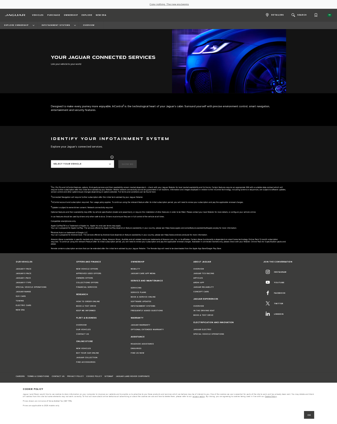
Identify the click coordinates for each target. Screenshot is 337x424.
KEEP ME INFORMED (86, 311)
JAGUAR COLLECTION (86, 358)
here (154, 192)
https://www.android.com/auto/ (177, 235)
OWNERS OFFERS (84, 278)
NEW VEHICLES (83, 348)
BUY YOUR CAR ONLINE (87, 353)
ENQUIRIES (136, 348)
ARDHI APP (198, 283)
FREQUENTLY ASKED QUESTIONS (147, 311)
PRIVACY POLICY (75, 376)
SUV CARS (21, 296)
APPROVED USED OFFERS (88, 273)
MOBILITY (135, 269)
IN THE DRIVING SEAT (204, 311)
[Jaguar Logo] (15, 15)
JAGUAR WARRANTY (140, 325)
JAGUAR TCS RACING (203, 273)
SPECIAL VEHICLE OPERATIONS (31, 287)
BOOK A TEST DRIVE (86, 306)
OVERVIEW (81, 325)
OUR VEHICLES (83, 330)
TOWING (20, 301)
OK (309, 415)
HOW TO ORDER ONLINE (88, 301)
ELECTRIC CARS (23, 305)
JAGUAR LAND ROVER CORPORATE (133, 376)
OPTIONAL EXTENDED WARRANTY (147, 330)
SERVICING (136, 288)
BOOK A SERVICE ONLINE (143, 297)
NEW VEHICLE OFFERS (87, 269)
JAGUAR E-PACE (23, 273)
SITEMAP (109, 376)
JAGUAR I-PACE (23, 278)
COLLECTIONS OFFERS (87, 283)
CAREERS (20, 376)
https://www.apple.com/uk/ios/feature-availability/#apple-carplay (192, 228)
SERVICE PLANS (138, 292)
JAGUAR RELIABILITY (203, 287)
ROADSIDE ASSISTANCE (142, 344)
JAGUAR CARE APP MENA (143, 273)
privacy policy (199, 396)
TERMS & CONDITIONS (38, 376)
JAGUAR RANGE (23, 292)
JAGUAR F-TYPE (23, 283)
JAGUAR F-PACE (23, 269)
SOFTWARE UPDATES (141, 301)
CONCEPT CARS (201, 292)
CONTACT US (82, 334)
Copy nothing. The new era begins (169, 4)
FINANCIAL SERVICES (86, 287)
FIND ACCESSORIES (85, 362)
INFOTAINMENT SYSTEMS (143, 306)
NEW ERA (20, 310)
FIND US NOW (137, 353)
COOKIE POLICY (94, 376)
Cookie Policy (271, 396)
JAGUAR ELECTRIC (202, 330)
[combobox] (82, 164)
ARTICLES (198, 278)
